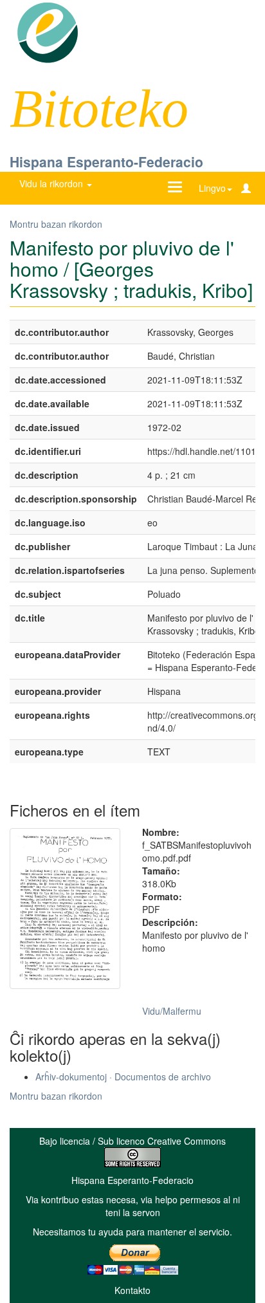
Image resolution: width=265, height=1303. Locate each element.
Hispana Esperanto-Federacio (106, 161)
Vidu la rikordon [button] (52, 183)
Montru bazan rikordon (56, 223)
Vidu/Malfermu (171, 1010)
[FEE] (47, 31)
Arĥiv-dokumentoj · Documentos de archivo (123, 1076)
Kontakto (132, 1290)
